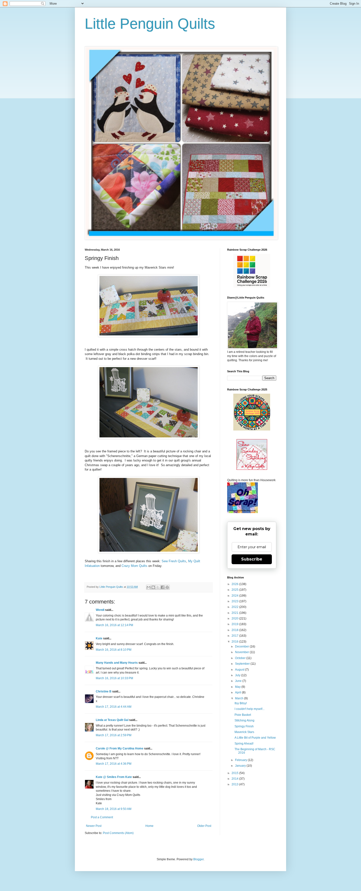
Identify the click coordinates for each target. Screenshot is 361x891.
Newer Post (93, 826)
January (241, 765)
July (238, 675)
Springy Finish (244, 726)
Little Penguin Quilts (150, 23)
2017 (235, 635)
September (242, 663)
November (242, 652)
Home (149, 826)
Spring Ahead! (244, 743)
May (238, 687)
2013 (235, 784)
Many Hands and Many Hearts (117, 662)
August (240, 669)
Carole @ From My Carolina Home (119, 748)
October (240, 658)
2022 (235, 607)
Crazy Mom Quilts (135, 566)
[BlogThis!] (153, 587)
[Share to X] (157, 587)
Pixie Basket (243, 715)
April (238, 692)
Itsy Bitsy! (241, 703)
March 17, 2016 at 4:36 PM (113, 763)
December (242, 646)
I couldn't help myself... (249, 709)
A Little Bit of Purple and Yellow (255, 737)
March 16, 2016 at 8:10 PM (113, 649)
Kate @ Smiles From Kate (114, 777)
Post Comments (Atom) (118, 833)
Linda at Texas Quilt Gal (112, 720)
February (241, 760)
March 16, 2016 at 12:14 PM (114, 625)
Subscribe (251, 559)
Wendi (100, 610)
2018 (235, 630)
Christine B (103, 691)
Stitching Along (244, 720)
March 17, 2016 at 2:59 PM (113, 735)
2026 (235, 584)
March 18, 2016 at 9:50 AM (113, 809)
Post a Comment (102, 817)
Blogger (198, 859)
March (239, 698)
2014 (235, 778)
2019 (235, 624)
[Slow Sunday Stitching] (251, 469)
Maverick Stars (244, 732)
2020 (235, 618)
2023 (235, 601)
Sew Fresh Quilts (174, 561)
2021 (235, 613)
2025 (235, 589)
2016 (235, 641)
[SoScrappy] (251, 286)
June (238, 681)
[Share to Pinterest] (167, 587)
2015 (235, 773)
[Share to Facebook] (162, 587)
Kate (99, 638)
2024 (235, 595)
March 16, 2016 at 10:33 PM (114, 678)
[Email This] (148, 587)
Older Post (204, 826)
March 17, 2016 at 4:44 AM (113, 706)
